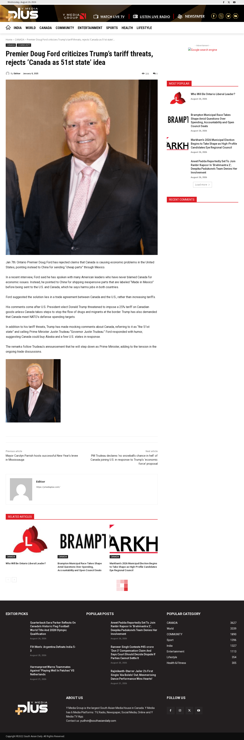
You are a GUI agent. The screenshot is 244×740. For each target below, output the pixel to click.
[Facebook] (224, 2)
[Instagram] (180, 710)
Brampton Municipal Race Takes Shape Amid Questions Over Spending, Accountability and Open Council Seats (80, 567)
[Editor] (8, 73)
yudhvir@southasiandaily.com (98, 720)
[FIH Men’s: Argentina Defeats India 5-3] (16, 651)
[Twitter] (229, 2)
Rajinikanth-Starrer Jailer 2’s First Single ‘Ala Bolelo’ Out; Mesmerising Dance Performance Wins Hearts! (133, 675)
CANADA (19, 39)
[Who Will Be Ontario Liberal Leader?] (30, 541)
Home (9, 39)
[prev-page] (8, 579)
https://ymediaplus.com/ (48, 487)
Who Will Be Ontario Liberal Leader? (26, 563)
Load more (201, 184)
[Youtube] (234, 2)
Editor (17, 73)
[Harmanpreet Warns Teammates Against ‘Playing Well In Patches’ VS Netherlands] (16, 671)
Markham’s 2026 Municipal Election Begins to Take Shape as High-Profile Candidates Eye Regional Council (133, 567)
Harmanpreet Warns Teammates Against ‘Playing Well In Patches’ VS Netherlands (52, 670)
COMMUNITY (24, 45)
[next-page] (14, 579)
